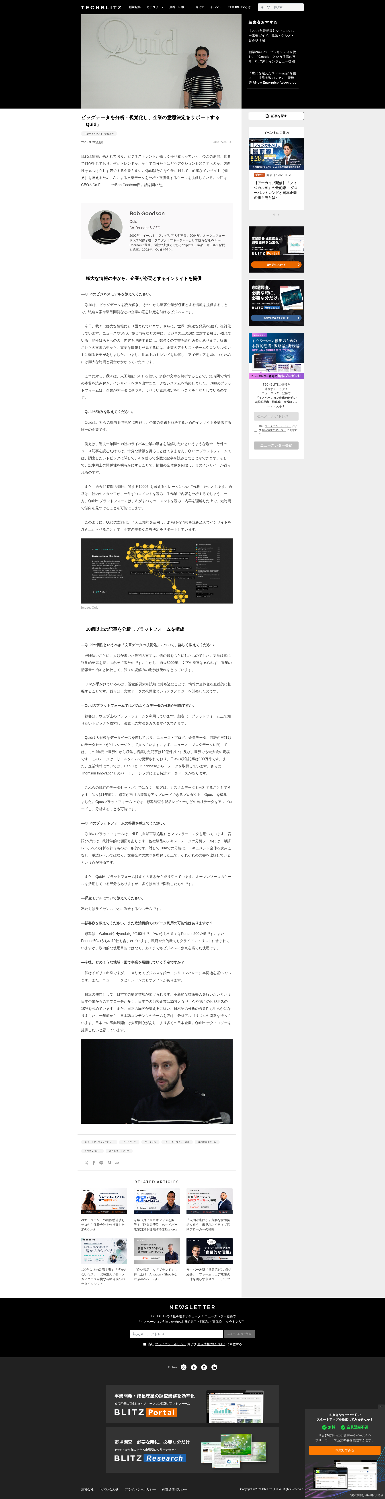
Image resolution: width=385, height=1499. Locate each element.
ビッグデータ (129, 1142)
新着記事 (135, 7)
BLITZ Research (192, 1450)
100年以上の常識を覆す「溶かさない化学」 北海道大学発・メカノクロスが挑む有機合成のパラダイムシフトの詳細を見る (104, 1263)
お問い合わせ (109, 1489)
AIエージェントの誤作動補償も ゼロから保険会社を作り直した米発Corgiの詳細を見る (104, 1211)
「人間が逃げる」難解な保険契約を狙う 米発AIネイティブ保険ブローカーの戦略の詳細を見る (209, 1211)
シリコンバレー (92, 1151)
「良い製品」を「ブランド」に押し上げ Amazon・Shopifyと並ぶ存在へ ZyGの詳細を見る (157, 1263)
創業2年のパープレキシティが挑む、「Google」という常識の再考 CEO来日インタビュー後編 (272, 56)
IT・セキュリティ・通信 (177, 1142)
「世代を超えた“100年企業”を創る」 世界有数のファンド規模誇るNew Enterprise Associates (272, 77)
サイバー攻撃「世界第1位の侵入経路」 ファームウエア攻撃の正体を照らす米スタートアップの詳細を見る (209, 1263)
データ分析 (150, 1142)
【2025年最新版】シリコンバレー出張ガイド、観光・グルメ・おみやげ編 (272, 35)
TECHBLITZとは (239, 7)
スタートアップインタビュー (99, 133)
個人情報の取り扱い (274, 430)
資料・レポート (180, 7)
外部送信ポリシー (174, 1489)
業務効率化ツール (207, 1142)
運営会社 (87, 1489)
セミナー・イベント (209, 7)
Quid (149, 170)
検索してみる (345, 1450)
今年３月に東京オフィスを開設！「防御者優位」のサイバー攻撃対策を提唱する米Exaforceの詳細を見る (157, 1211)
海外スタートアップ (119, 1151)
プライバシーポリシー (278, 426)
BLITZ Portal (192, 1404)
